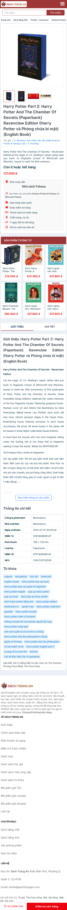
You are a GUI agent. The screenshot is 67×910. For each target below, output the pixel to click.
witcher (34, 651)
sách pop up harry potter (34, 596)
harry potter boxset (26, 611)
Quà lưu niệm (9, 853)
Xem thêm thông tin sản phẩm (33, 497)
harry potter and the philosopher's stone (25, 636)
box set (34, 576)
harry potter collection (48, 606)
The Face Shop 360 (36, 897)
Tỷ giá (21, 897)
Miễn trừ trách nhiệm (13, 748)
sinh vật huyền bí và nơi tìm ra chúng (23, 631)
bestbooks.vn (11, 606)
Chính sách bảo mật (13, 732)
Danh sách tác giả (12, 764)
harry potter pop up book (35, 581)
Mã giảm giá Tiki (11, 787)
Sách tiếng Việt (10, 829)
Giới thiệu (17, 326)
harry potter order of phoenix (19, 616)
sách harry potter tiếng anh (18, 601)
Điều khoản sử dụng (13, 740)
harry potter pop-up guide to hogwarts (25, 586)
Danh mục (7, 756)
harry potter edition (46, 601)
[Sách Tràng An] (17, 685)
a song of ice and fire (15, 651)
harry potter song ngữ (16, 626)
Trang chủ (5, 20)
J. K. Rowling (18, 140)
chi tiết (50, 326)
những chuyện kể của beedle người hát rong (28, 621)
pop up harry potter (38, 591)
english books (11, 581)
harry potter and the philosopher (42, 641)
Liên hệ (5, 811)
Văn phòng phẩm (11, 845)
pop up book (11, 596)
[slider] (9, 96)
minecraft (46, 576)
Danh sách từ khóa (12, 780)
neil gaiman (21, 576)
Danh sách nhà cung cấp (16, 772)
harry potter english (14, 591)
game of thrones (13, 641)
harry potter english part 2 (40, 646)
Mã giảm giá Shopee (13, 803)
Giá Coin (9, 900)
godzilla (8, 611)
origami (8, 576)
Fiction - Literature (39, 20)
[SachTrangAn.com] (19, 4)
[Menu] (62, 3)
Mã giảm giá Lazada (13, 795)
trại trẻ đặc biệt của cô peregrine (22, 656)
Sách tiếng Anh (20, 20)
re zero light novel (13, 646)
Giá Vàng (53, 897)
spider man (28, 606)
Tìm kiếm (55, 12)
